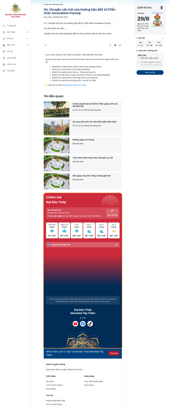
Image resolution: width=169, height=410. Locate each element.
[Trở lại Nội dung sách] (46, 45)
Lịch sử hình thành (54, 385)
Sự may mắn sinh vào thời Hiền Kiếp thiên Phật (94, 122)
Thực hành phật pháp (93, 381)
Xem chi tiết (150, 72)
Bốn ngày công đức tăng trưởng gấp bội (91, 176)
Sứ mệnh (50, 381)
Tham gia (114, 353)
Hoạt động (51, 389)
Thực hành (88, 385)
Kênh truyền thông (55, 364)
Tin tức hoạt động (54, 404)
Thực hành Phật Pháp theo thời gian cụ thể (93, 158)
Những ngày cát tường (83, 140)
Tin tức (49, 395)
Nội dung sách (57, 4)
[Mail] (115, 45)
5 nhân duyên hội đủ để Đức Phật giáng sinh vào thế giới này (95, 105)
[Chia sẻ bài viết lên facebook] (110, 45)
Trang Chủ (47, 4)
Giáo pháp (89, 376)
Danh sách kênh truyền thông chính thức (64, 369)
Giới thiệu (51, 376)
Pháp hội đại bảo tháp (55, 401)
